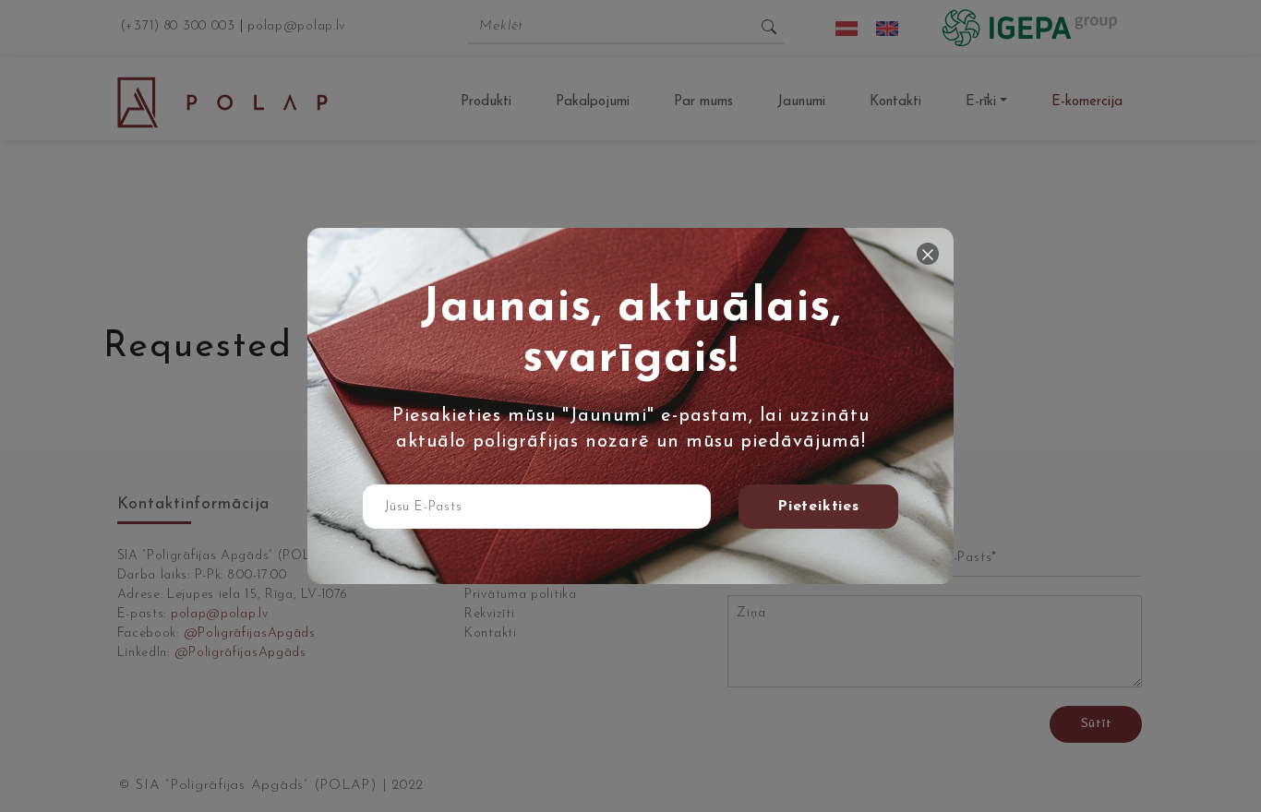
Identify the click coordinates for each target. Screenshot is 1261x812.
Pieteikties (818, 506)
